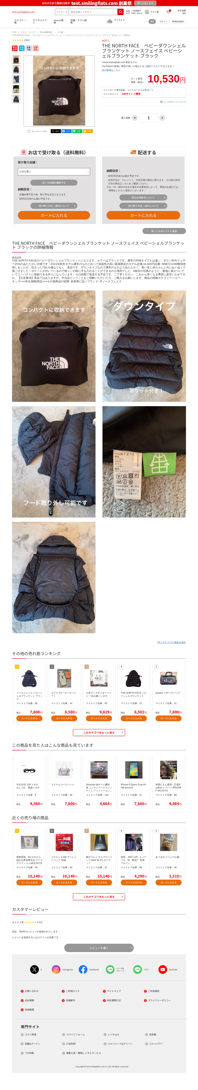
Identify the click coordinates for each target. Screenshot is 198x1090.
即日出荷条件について (143, 197)
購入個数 (125, 118)
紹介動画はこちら (111, 70)
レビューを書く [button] (99, 948)
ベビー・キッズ (28, 32)
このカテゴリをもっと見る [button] (99, 732)
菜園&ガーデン (32, 1043)
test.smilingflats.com (23, 12)
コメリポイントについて (175, 102)
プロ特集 (29, 1053)
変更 (152, 21)
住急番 (152, 1034)
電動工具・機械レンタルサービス (83, 1053)
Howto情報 (58, 21)
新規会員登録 (178, 21)
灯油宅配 (71, 1043)
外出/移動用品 (46, 32)
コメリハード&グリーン (120, 1043)
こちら (125, 183)
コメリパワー (156, 1043)
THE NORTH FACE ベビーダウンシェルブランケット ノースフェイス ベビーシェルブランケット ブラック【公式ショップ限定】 (71, 35)
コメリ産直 (30, 1034)
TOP (14, 32)
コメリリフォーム (75, 1034)
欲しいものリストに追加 (164, 231)
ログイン (163, 21)
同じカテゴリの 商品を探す (172, 642)
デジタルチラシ (40, 21)
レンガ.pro (113, 1034)
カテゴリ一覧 (20, 21)
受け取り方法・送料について (54, 206)
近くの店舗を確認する (54, 182)
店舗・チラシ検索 (78, 21)
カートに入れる (54, 215)
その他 (60, 32)
